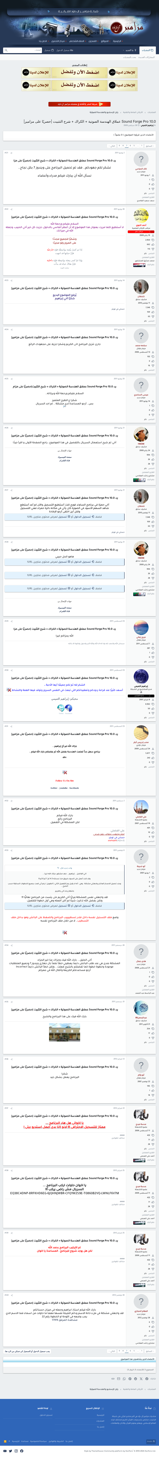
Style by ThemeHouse (93, 1451)
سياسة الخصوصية (38, 1442)
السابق (149, 146)
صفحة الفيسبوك (65, 457)
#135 (6, 1002)
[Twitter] (10, 1451)
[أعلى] (9, 1441)
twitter (54, 788)
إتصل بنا (100, 1427)
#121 (6, 153)
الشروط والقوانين (56, 1442)
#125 (6, 379)
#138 (6, 1171)
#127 (6, 490)
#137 (6, 1108)
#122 (6, 209)
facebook (74, 788)
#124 (6, 330)
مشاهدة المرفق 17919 (64, 1320)
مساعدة (24, 1442)
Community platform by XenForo (130, 1451)
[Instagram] (16, 1451)
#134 (6, 946)
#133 (6, 851)
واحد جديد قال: (66, 868)
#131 (6, 727)
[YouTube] (5, 1451)
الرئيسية (100, 1415)
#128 (6, 542)
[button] (123, 50)
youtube (63, 788)
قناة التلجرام (64, 460)
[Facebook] (22, 1451)
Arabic (150, 1442)
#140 (7, 1295)
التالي (112, 146)
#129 (6, 621)
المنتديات (100, 1421)
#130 (6, 670)
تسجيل (63, 517)
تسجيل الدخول (82, 517)
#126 (6, 428)
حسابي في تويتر (118, 309)
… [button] (138, 146)
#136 (6, 1059)
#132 (6, 801)
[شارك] (11, 153)
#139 (6, 1233)
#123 (6, 281)
